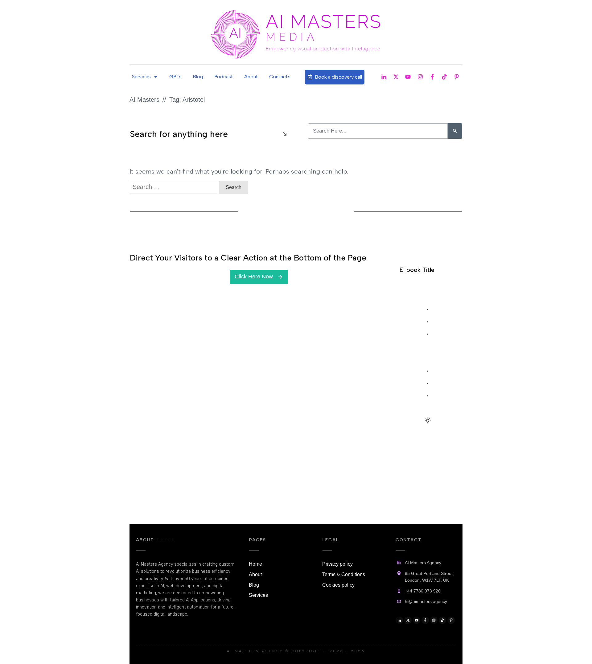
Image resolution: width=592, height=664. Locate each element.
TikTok (165, 540)
